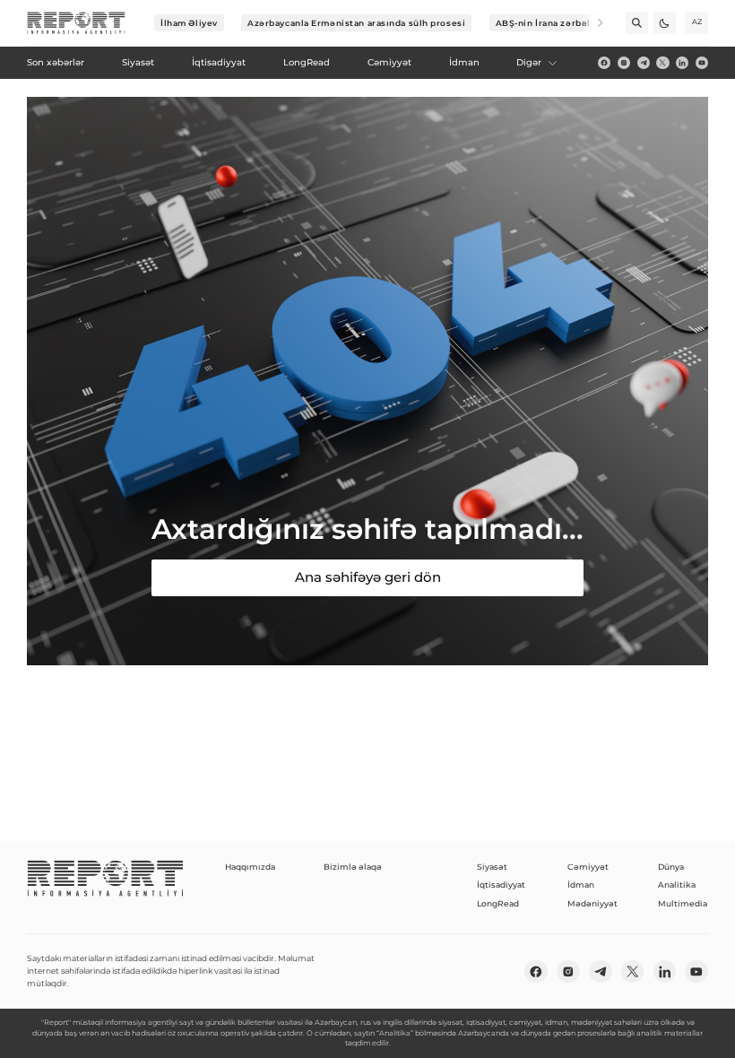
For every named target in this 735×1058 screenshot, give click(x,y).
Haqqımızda (250, 867)
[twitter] (662, 62)
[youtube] (702, 62)
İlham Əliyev (189, 23)
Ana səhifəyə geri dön (368, 576)
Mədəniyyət (592, 903)
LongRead (498, 903)
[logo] (76, 23)
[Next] (592, 22)
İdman (580, 884)
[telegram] (643, 62)
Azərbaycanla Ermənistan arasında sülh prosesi (356, 23)
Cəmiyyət (588, 867)
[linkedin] (682, 62)
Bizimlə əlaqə (353, 867)
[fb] (604, 62)
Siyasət (492, 867)
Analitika (677, 884)
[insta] (624, 62)
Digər (528, 62)
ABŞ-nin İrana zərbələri (550, 23)
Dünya (671, 867)
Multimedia (682, 903)
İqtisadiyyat (501, 884)
